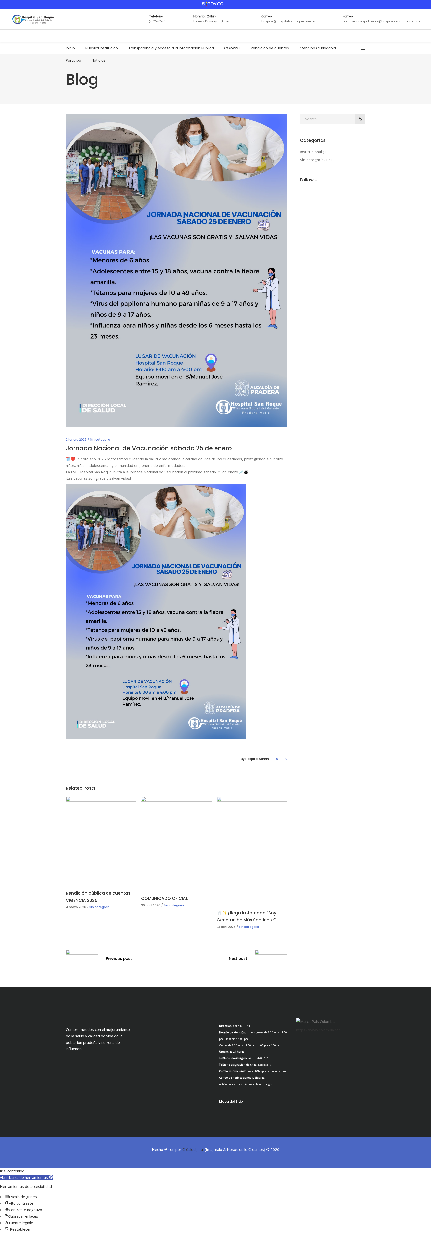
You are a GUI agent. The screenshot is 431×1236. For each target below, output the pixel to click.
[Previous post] (82, 960)
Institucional (311, 151)
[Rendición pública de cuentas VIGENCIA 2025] (101, 840)
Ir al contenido (12, 1170)
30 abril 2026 (150, 905)
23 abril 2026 (226, 927)
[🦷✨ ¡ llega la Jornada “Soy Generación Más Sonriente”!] (252, 849)
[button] (26, 1177)
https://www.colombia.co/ (318, 1029)
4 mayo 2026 (76, 907)
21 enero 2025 (76, 439)
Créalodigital (193, 1149)
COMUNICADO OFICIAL (164, 898)
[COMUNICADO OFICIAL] (176, 842)
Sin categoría (100, 439)
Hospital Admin (257, 759)
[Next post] (271, 960)
